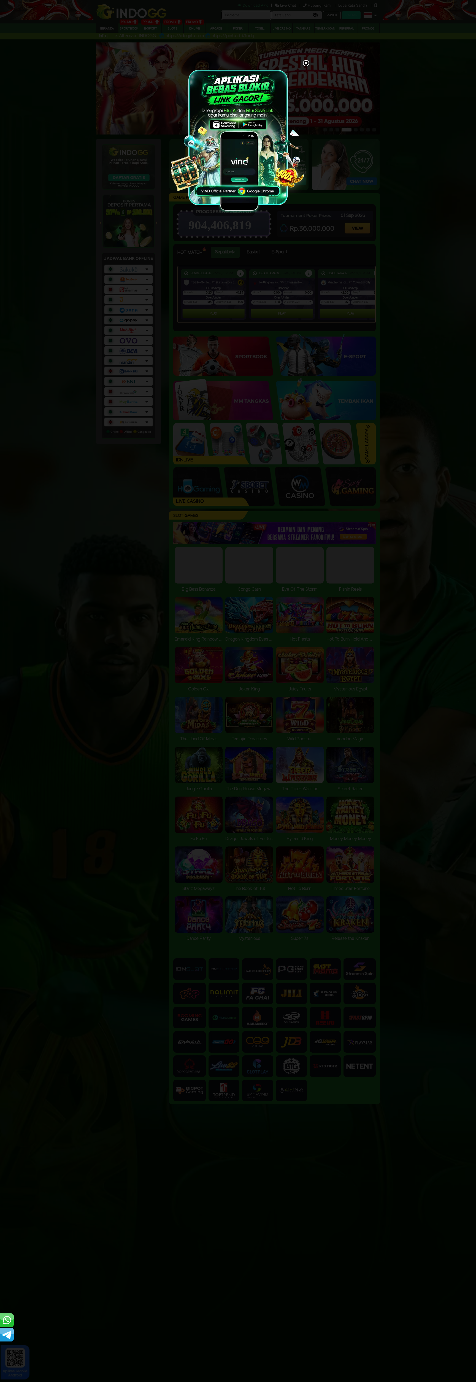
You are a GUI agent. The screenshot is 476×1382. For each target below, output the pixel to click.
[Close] (306, 64)
